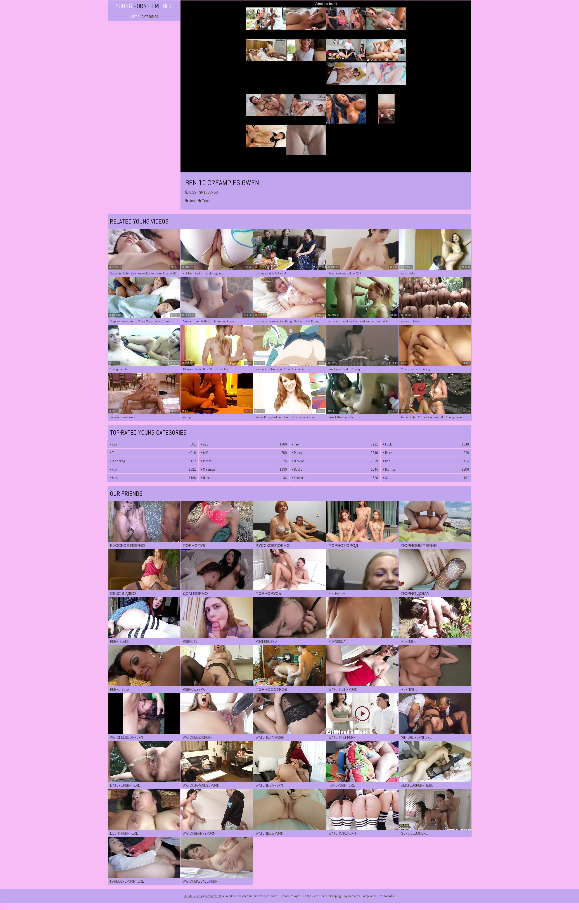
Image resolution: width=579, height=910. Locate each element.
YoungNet (144, 6)
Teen (205, 200)
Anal (192, 200)
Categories (150, 16)
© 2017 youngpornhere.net (202, 896)
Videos (134, 16)
